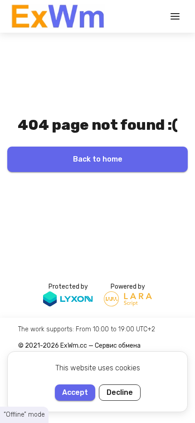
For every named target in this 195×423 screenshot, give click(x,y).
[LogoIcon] (58, 16)
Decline (120, 392)
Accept (75, 392)
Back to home (97, 159)
